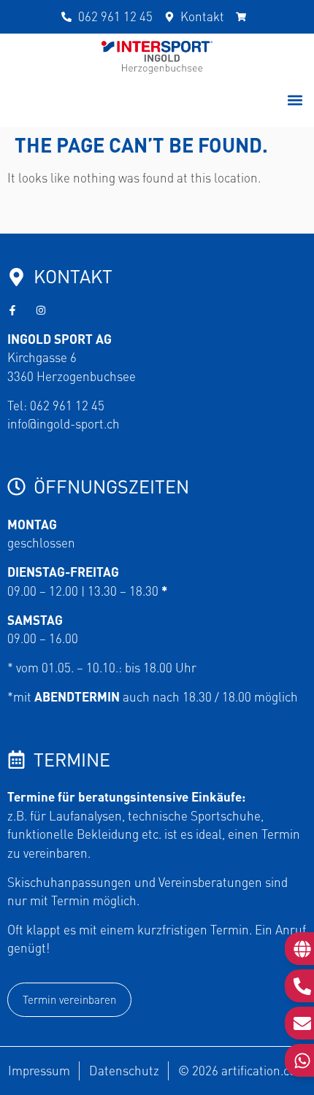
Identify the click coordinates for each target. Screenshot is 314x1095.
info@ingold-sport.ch (63, 423)
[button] (295, 100)
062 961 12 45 (67, 405)
